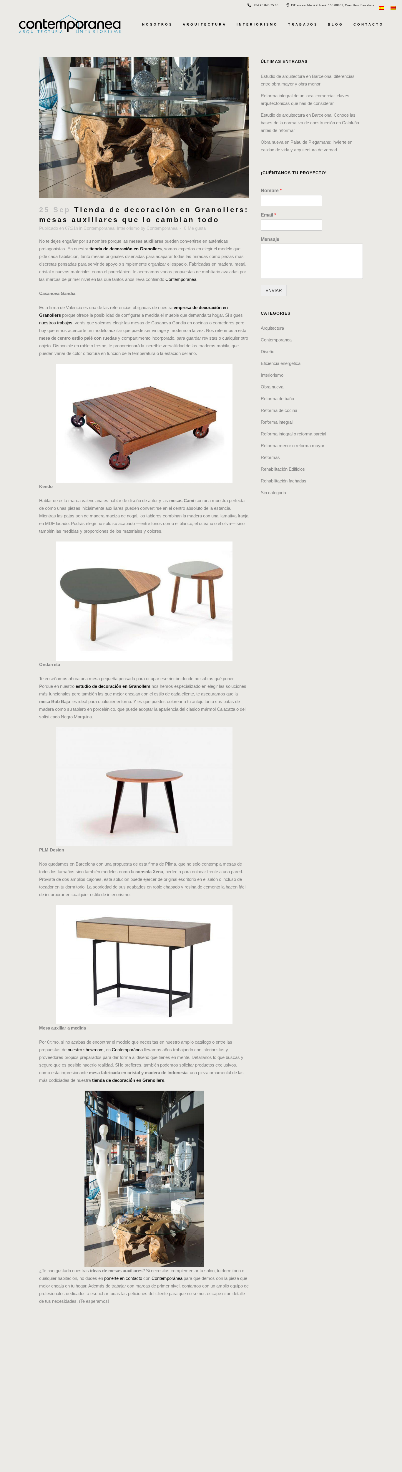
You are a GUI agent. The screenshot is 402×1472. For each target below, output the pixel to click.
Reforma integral (277, 422)
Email (268, 214)
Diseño (267, 351)
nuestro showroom (86, 1049)
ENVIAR (273, 290)
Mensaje (270, 239)
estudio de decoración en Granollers (113, 686)
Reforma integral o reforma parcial (293, 433)
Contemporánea (180, 279)
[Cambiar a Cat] (394, 7)
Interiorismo (128, 228)
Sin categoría (273, 492)
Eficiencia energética (280, 363)
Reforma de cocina (279, 410)
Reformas (270, 457)
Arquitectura (272, 328)
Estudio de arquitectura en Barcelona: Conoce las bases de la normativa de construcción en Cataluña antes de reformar (310, 123)
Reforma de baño (277, 398)
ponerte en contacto (123, 1278)
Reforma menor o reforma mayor (292, 445)
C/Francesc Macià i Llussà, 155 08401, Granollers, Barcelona (332, 5)
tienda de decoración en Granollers (125, 248)
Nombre (271, 190)
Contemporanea (99, 228)
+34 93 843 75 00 (266, 5)
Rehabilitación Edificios (283, 469)
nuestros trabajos (55, 322)
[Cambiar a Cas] (382, 7)
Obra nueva (272, 386)
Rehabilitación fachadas (283, 480)
